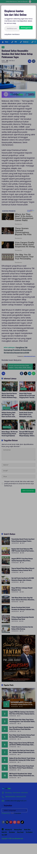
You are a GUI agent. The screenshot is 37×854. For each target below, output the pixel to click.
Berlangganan (26, 28)
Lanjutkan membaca (11, 34)
